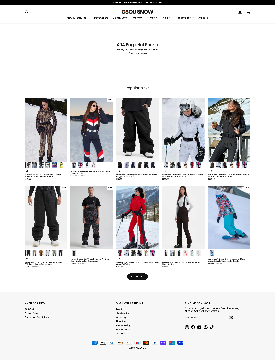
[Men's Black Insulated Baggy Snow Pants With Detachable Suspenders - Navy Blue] (61, 253)
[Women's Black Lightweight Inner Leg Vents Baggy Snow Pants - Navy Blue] (133, 165)
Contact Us (122, 313)
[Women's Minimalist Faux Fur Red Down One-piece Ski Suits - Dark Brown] (139, 253)
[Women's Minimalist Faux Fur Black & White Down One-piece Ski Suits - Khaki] (231, 165)
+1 (27, 171)
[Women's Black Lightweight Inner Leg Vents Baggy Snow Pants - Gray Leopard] (152, 165)
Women (137, 18)
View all (137, 276)
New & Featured (77, 18)
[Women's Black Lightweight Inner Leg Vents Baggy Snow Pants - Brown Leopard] (146, 165)
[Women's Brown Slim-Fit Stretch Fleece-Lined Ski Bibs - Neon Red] (185, 253)
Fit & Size (121, 321)
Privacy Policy (32, 313)
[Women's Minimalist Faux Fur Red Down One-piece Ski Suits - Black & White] (133, 253)
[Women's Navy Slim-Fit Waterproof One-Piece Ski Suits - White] (93, 165)
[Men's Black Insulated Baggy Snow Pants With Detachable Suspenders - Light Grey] (48, 253)
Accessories (183, 18)
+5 (27, 258)
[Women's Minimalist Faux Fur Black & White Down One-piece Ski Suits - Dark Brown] (225, 165)
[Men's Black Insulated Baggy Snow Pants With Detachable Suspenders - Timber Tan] (41, 253)
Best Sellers (101, 18)
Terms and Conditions (37, 317)
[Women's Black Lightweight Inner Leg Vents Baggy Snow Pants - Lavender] (126, 165)
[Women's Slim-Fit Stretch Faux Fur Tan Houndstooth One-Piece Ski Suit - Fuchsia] (54, 165)
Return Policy (123, 325)
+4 (164, 171)
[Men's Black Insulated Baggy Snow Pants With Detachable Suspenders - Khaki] (35, 253)
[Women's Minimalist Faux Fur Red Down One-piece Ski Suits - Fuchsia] (152, 253)
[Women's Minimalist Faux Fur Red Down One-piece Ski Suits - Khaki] (146, 253)
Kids (166, 18)
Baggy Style (120, 18)
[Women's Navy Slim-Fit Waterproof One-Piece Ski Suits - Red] (80, 165)
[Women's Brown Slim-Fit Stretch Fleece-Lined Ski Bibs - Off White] (198, 253)
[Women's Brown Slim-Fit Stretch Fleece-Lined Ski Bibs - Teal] (192, 253)
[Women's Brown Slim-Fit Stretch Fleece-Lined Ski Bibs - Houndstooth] (172, 253)
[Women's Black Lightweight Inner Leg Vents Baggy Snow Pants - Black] (120, 165)
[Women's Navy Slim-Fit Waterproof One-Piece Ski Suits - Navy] (74, 165)
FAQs (119, 308)
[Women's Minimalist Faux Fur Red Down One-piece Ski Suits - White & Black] (126, 253)
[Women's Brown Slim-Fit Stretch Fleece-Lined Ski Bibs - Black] (179, 253)
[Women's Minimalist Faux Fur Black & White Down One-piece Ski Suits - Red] (238, 165)
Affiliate (203, 18)
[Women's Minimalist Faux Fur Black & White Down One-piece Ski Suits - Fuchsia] (244, 165)
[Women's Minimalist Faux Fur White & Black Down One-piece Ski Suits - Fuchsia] (198, 165)
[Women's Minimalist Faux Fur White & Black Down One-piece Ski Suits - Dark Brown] (179, 165)
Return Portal (123, 329)
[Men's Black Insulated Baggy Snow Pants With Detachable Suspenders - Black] (28, 253)
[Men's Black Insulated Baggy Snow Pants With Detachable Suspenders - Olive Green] (54, 253)
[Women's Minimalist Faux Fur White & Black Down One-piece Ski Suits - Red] (192, 165)
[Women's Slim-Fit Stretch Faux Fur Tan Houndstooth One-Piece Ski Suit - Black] (41, 165)
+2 (164, 258)
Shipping (121, 317)
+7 (119, 171)
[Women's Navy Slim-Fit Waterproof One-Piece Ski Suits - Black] (87, 165)
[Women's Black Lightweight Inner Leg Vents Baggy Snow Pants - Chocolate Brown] (139, 165)
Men (153, 18)
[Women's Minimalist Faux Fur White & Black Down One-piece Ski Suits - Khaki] (185, 165)
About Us (29, 308)
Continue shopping (137, 53)
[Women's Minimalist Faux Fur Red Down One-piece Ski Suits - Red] (120, 253)
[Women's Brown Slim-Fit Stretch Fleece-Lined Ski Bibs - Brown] (166, 253)
